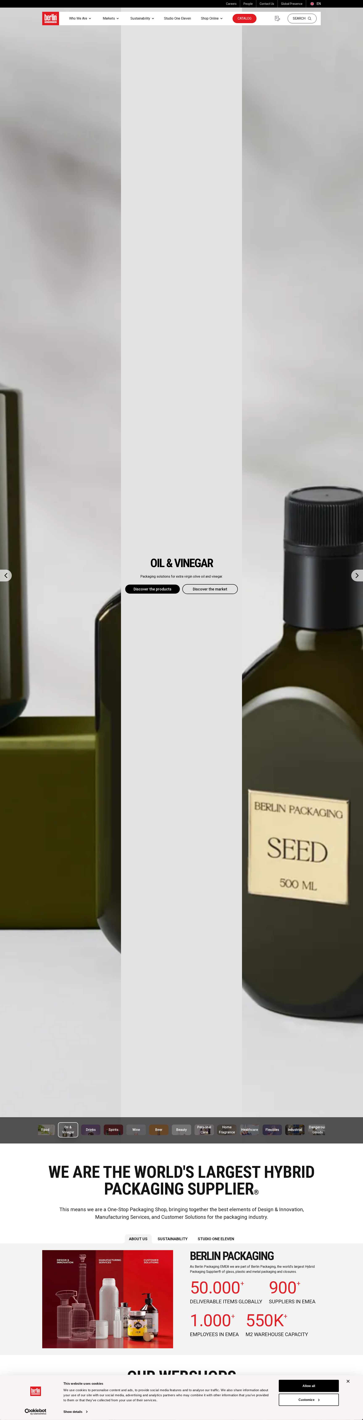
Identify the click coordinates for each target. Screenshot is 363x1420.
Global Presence (291, 3)
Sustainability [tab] (173, 1239)
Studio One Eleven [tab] (216, 1239)
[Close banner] (348, 1381)
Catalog (244, 18)
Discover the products (152, 589)
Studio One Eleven (177, 18)
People (248, 3)
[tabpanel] (181, 1299)
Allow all (308, 1386)
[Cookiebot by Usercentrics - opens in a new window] (35, 1412)
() (315, 4)
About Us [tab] (138, 1239)
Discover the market (210, 589)
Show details (72, 1411)
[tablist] (181, 1238)
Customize (306, 1399)
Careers (231, 3)
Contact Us (267, 3)
